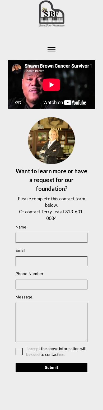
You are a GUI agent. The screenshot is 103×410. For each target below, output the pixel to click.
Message (24, 297)
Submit (51, 367)
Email (20, 250)
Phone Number (29, 273)
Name (21, 227)
